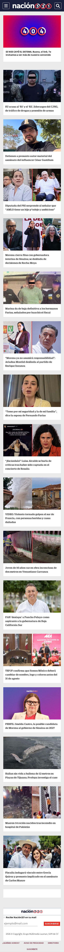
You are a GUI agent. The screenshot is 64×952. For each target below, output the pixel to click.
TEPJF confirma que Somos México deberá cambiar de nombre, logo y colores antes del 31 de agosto (31, 674)
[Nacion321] (32, 6)
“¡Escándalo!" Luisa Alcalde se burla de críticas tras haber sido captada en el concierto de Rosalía (28, 464)
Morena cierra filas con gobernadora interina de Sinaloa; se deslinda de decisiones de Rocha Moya (27, 259)
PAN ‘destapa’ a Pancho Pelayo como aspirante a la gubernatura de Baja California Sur (27, 621)
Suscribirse (52, 924)
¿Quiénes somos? (11, 943)
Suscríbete (32, 949)
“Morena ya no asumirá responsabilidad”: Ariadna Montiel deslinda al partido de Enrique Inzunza (30, 362)
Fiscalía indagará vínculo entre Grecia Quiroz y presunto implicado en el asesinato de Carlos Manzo (31, 876)
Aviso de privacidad (34, 943)
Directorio (53, 943)
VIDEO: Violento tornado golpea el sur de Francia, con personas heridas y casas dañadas (29, 518)
